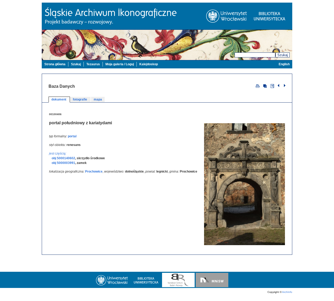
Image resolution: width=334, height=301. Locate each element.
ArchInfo (287, 292)
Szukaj (282, 55)
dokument (59, 99)
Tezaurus (93, 64)
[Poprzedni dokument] (279, 85)
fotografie (80, 99)
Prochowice (94, 171)
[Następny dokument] (284, 85)
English (284, 64)
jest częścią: (57, 153)
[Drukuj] (258, 85)
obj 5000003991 (63, 163)
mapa (98, 99)
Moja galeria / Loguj (119, 64)
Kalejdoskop (148, 64)
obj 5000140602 (63, 158)
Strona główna (54, 64)
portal (72, 136)
